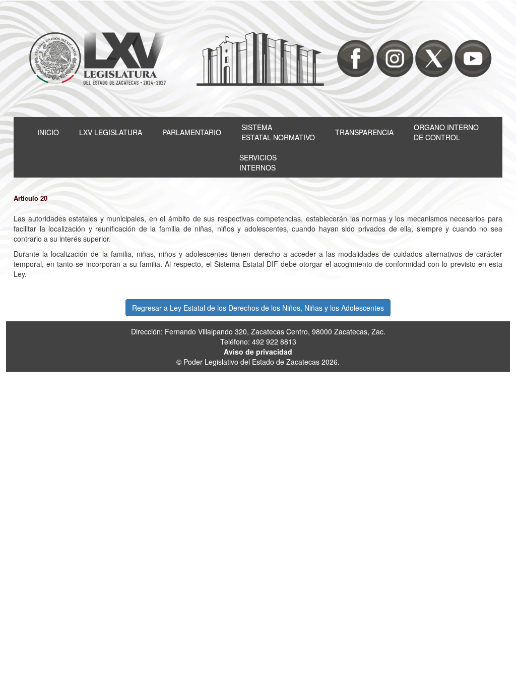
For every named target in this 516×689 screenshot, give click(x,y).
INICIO (48, 132)
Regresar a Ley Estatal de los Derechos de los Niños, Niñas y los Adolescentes (258, 308)
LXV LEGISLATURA (110, 132)
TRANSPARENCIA (364, 132)
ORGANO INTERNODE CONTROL (446, 132)
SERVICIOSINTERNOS (258, 162)
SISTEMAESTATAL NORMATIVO (278, 132)
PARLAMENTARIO (191, 132)
